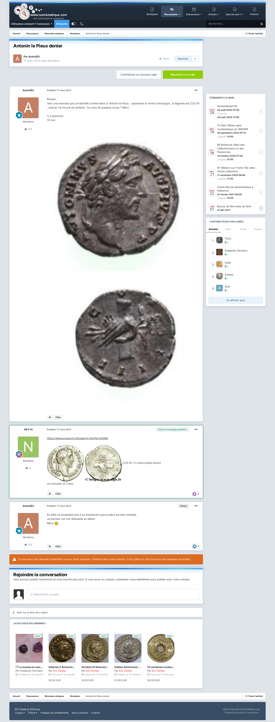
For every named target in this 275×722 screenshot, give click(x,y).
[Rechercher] (262, 24)
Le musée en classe (31, 667)
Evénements (193, 14)
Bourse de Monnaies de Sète (234, 206)
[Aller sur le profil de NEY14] (28, 447)
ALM (227, 286)
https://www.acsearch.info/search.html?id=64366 (77, 438)
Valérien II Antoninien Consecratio (70, 667)
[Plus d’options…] (196, 90)
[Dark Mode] (82, 24)
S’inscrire (62, 23)
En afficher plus (236, 300)
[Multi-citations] (50, 417)
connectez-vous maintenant (133, 579)
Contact (254, 14)
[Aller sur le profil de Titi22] (219, 240)
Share (165, 58)
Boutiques (152, 14)
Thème (32, 712)
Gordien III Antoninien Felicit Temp (103, 667)
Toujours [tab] (257, 229)
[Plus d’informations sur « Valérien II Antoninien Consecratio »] (62, 648)
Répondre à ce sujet (183, 74)
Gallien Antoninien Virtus (130, 667)
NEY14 (28, 429)
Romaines (53, 60)
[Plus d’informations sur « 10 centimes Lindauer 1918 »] (161, 648)
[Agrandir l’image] (85, 462)
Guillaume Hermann (31, 670)
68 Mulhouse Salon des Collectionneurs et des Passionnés (231, 148)
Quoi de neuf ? (234, 14)
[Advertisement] (236, 62)
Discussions (171, 14)
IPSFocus (35, 709)
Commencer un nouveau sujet (138, 74)
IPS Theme (20, 709)
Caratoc (229, 274)
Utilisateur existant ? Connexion (31, 23)
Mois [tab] (228, 229)
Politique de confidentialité (54, 712)
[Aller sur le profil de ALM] (219, 288)
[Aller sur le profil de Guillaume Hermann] (219, 252)
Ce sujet (248, 23)
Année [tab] (243, 229)
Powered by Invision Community (241, 712)
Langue (19, 712)
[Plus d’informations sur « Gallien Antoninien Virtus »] (128, 648)
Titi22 (228, 238)
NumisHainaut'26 (227, 106)
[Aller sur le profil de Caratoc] (219, 276)
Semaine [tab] (213, 229)
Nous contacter (80, 712)
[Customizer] (74, 24)
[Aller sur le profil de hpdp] (219, 264)
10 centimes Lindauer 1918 (164, 667)
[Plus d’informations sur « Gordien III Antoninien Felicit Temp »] (95, 648)
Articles (212, 14)
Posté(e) (59, 90)
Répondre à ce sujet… (47, 594)
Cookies (95, 712)
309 (29, 129)
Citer (58, 417)
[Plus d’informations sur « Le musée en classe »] (29, 648)
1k (29, 468)
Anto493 (34, 56)
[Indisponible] (116, 200)
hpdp (228, 262)
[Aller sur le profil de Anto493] (17, 59)
